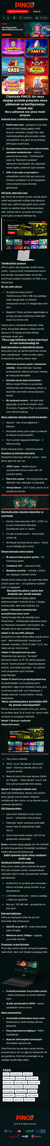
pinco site (7, 1100)
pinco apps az (21, 1083)
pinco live (32, 1091)
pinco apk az (8, 1078)
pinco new (20, 1095)
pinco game (8, 1091)
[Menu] (25, 4)
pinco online (32, 1095)
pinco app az (32, 1078)
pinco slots (29, 1100)
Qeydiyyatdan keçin (18, 11)
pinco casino (27, 128)
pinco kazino (16, 1074)
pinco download (31, 1087)
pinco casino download (12, 1087)
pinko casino (29, 598)
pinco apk (27, 1074)
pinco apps (8, 1083)
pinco (6, 1074)
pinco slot (11, 404)
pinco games (24, 844)
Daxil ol (37, 11)
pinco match (8, 1095)
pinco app (20, 1078)
